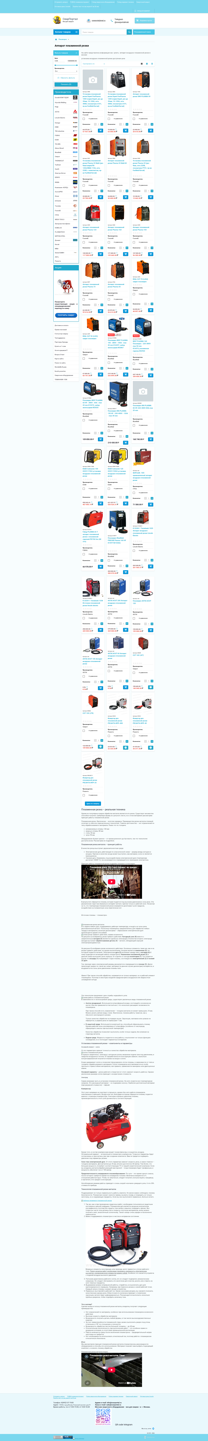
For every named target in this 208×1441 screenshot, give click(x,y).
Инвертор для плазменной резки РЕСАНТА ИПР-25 (90, 780)
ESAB (84, 485)
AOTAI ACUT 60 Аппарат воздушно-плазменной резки (117, 656)
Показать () (66, 84)
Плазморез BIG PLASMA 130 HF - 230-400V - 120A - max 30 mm (118, 413)
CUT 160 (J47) (138, 655)
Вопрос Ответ (59, 354)
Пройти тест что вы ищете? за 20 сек (86, 6)
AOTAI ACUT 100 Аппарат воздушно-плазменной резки (92, 661)
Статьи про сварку (61, 334)
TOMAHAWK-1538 (61, 379)
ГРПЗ (135, 489)
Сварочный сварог (143, 2)
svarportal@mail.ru (98, 20)
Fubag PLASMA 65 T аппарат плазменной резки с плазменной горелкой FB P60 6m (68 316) (92, 537)
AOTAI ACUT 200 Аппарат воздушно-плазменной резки (117, 603)
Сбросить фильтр (68, 78)
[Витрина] (141, 63)
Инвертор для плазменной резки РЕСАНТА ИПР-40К (115, 720)
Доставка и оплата (61, 325)
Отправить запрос (61, 2)
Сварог (135, 290)
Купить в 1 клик (60, 346)
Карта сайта (59, 359)
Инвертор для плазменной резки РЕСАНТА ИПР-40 (140, 720)
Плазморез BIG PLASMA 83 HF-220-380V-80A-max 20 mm (143, 408)
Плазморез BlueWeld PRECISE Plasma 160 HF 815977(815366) (117, 540)
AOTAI (110, 614)
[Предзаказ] (150, 687)
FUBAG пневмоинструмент (79, 2)
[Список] (147, 63)
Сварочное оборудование (64, 375)
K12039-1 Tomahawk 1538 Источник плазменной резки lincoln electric (93, 603)
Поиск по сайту (60, 363)
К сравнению (93, 118)
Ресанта (111, 732)
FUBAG (85, 550)
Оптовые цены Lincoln (62, 6)
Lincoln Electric (138, 547)
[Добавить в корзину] (100, 131)
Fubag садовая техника (125, 2)
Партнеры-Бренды (61, 342)
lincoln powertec (60, 371)
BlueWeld (111, 359)
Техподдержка (60, 338)
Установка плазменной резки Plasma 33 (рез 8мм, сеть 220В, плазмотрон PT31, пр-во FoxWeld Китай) (142, 165)
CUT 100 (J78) (88, 713)
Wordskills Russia (60, 367)
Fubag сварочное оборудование (103, 2)
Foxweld (85, 115)
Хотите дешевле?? (61, 350)
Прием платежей (61, 329)
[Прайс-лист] (152, 63)
